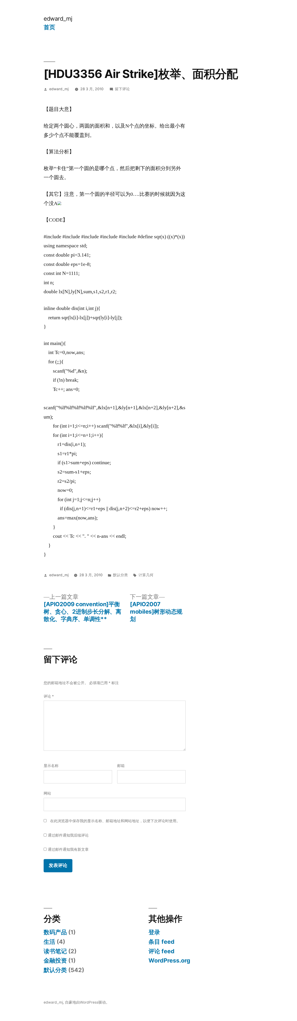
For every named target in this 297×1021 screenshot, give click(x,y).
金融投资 (55, 960)
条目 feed (161, 941)
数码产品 (55, 932)
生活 (49, 941)
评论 (49, 696)
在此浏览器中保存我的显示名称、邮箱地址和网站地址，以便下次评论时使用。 (115, 821)
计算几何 (146, 575)
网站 (47, 793)
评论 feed (161, 951)
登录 (154, 932)
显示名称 (51, 765)
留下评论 (122, 89)
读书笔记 (55, 951)
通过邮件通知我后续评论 (68, 835)
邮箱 (121, 765)
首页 (49, 27)
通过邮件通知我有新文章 (68, 849)
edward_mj (58, 18)
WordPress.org (169, 960)
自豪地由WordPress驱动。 (87, 1002)
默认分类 (120, 575)
